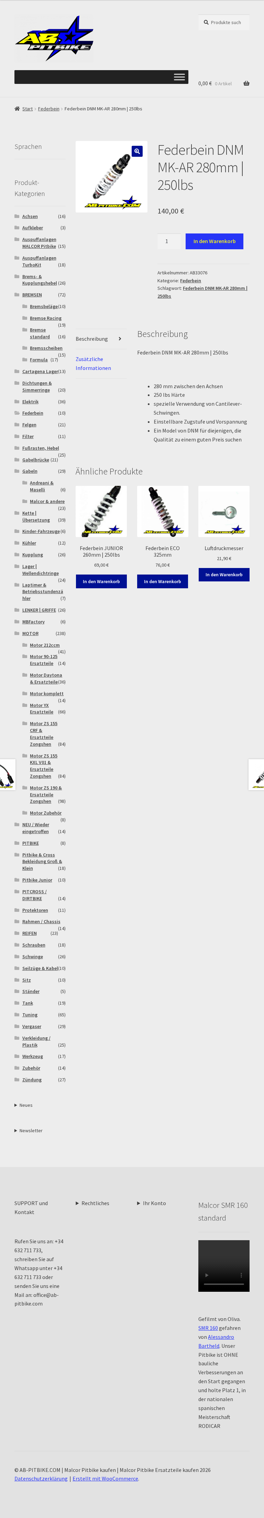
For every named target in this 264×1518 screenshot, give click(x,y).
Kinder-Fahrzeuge (41, 531)
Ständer (31, 991)
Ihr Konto (154, 1203)
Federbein (48, 109)
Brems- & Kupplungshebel (39, 279)
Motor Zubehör (46, 813)
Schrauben (33, 945)
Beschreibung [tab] (92, 338)
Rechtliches (95, 1203)
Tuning (29, 1015)
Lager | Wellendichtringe (40, 569)
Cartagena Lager (40, 371)
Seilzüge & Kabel (40, 968)
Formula (39, 360)
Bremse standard (40, 333)
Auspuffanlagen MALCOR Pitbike (39, 242)
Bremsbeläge (44, 306)
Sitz (26, 980)
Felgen (29, 425)
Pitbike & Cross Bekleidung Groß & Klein (42, 862)
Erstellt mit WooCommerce (105, 1478)
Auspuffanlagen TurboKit (39, 261)
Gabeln (29, 471)
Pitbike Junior (37, 880)
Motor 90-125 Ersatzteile (43, 659)
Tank (27, 1003)
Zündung (32, 1080)
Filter (28, 436)
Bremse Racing (46, 318)
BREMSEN (32, 295)
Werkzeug (32, 1056)
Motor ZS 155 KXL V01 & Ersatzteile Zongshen (43, 766)
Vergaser (31, 1026)
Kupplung (32, 554)
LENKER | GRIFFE (39, 610)
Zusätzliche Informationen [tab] (93, 363)
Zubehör (31, 1068)
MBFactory (33, 622)
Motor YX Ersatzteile (41, 708)
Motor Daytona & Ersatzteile (46, 678)
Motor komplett (47, 693)
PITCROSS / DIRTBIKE (34, 895)
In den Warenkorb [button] (101, 581)
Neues (26, 1105)
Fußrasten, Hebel (40, 448)
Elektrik (30, 401)
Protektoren (35, 910)
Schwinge (32, 956)
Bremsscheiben (46, 348)
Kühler (29, 543)
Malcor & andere (47, 501)
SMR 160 (208, 1327)
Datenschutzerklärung (41, 1478)
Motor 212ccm (45, 645)
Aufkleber (32, 228)
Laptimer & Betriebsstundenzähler (42, 592)
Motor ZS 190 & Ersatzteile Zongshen (46, 795)
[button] (137, 151)
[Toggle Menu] (179, 77)
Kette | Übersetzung (36, 516)
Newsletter (31, 1130)
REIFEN (29, 933)
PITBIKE (30, 843)
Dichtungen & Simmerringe (37, 386)
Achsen (30, 216)
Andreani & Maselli (42, 486)
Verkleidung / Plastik (36, 1041)
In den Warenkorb (215, 241)
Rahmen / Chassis (41, 921)
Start (27, 109)
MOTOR (30, 633)
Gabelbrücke (35, 460)
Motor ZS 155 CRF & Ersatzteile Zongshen (43, 733)
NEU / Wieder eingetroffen (35, 827)
